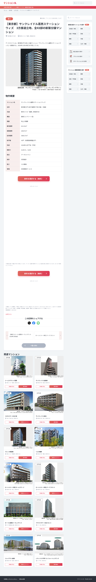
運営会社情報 (22, 579)
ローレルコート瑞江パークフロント (45, 335)
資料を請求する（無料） (33, 178)
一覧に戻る (33, 345)
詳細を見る (11, 386)
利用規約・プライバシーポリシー (10, 579)
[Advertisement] (33, 198)
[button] (29, 322)
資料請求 (25, 386)
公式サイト (9, 314)
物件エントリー (25, 422)
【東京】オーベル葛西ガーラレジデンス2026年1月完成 (20, 335)
